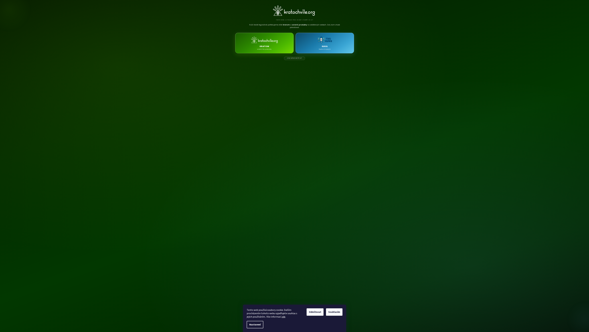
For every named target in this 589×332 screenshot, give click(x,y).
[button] (264, 43)
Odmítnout (315, 312)
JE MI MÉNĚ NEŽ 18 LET (294, 58)
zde (283, 316)
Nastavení (255, 324)
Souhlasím (334, 312)
